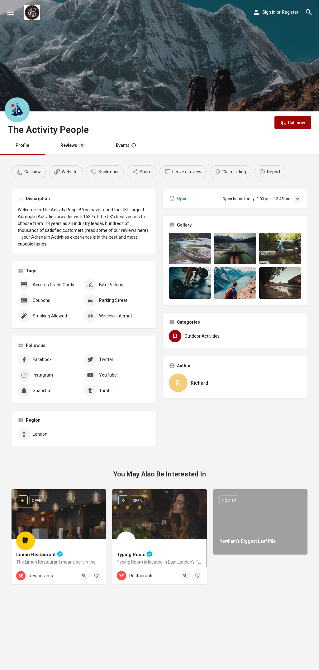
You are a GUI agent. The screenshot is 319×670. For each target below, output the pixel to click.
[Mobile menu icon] (10, 13)
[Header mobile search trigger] (309, 12)
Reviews (71, 145)
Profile (22, 145)
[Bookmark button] (96, 576)
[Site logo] (32, 12)
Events (123, 145)
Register (290, 12)
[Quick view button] (84, 576)
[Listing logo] (17, 109)
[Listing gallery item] (190, 248)
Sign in (268, 12)
